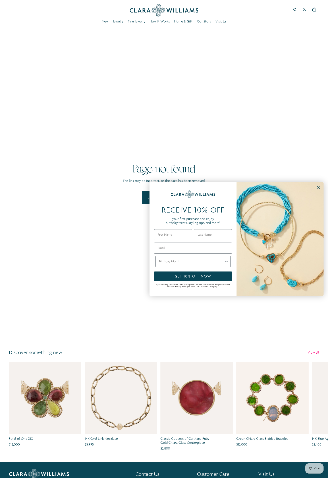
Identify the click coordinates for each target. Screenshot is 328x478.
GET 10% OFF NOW (193, 276)
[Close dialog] (318, 187)
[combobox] (191, 261)
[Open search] (295, 9)
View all (313, 352)
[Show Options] (226, 261)
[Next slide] (314, 406)
